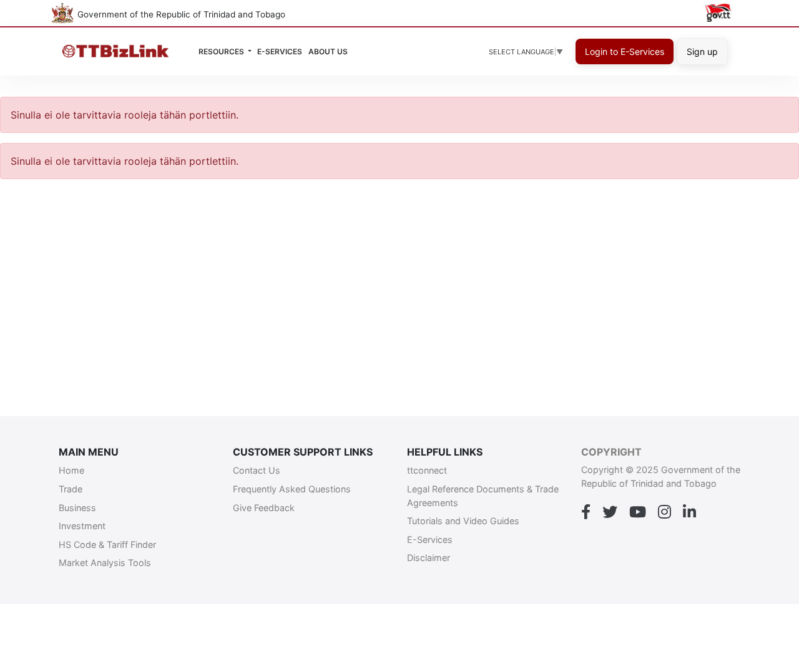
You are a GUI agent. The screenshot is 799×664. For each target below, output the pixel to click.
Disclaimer (428, 557)
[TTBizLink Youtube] (637, 512)
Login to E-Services (624, 51)
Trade (70, 489)
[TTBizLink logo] (118, 51)
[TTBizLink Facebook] (586, 512)
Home (71, 470)
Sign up (702, 51)
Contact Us (256, 470)
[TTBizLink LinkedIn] (689, 512)
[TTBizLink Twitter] (609, 512)
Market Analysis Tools (105, 562)
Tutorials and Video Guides (463, 520)
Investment (82, 525)
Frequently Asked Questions (292, 489)
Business (77, 507)
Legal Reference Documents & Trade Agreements (483, 496)
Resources (222, 51)
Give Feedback (264, 507)
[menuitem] (328, 51)
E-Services (430, 539)
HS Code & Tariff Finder (107, 544)
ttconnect (427, 470)
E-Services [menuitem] (279, 51)
